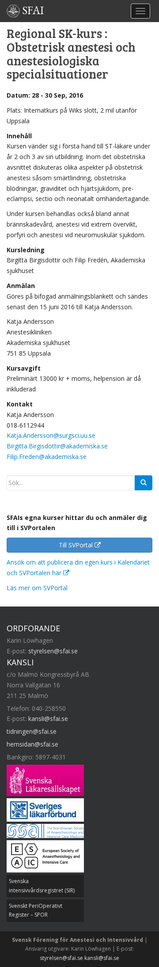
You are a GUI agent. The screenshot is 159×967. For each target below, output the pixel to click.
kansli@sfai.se (48, 718)
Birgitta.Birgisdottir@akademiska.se (57, 446)
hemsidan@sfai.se (32, 744)
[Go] (143, 482)
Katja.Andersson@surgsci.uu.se (51, 435)
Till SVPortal (77, 545)
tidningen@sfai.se (32, 731)
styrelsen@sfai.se (53, 651)
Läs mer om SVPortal (37, 588)
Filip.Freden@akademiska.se (47, 456)
